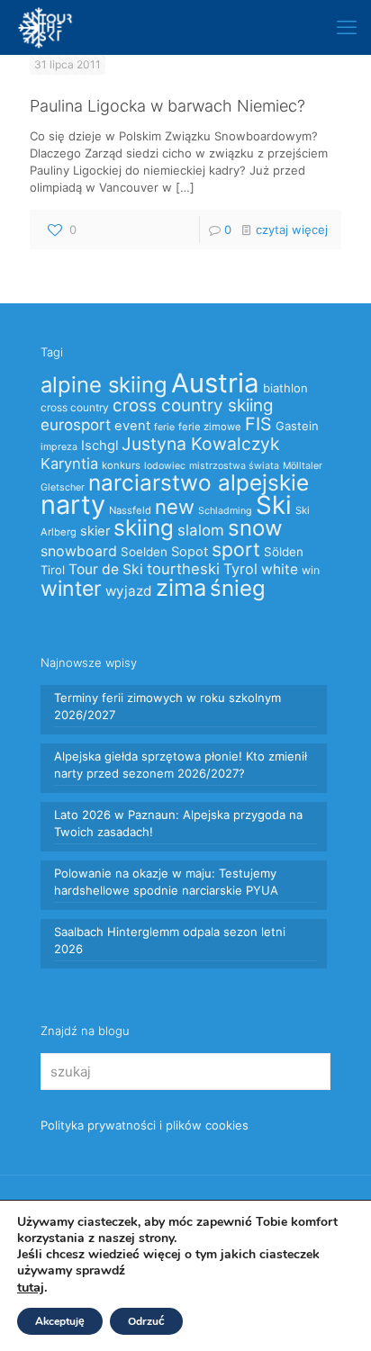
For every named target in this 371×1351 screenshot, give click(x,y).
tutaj (30, 1287)
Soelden (144, 552)
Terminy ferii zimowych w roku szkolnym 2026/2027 (167, 706)
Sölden (283, 552)
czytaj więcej (292, 229)
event (132, 426)
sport (236, 549)
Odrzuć (146, 1321)
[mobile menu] (346, 27)
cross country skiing (193, 405)
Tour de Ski (105, 569)
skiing (143, 527)
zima (181, 587)
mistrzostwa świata (234, 466)
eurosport (76, 424)
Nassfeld (130, 510)
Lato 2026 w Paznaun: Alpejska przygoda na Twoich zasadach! (178, 823)
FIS (258, 424)
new (175, 506)
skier (95, 531)
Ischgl (99, 445)
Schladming (225, 511)
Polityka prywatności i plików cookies (145, 1125)
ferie (164, 427)
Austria (215, 383)
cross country (75, 407)
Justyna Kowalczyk (201, 444)
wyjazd (128, 590)
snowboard (79, 551)
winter (71, 588)
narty (73, 504)
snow (255, 528)
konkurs (121, 465)
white (279, 569)
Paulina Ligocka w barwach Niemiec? (167, 105)
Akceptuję (60, 1321)
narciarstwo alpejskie (198, 482)
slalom (200, 530)
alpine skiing (104, 385)
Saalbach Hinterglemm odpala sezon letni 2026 (169, 940)
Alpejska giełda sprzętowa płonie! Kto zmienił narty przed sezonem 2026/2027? (180, 764)
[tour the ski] (45, 27)
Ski (274, 505)
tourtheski (183, 569)
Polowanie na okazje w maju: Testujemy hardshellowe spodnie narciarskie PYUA (166, 881)
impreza (59, 447)
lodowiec (165, 466)
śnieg (238, 588)
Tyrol (240, 569)
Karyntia (69, 464)
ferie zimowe (209, 426)
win (311, 570)
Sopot (189, 552)
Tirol (53, 570)
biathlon (285, 388)
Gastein (297, 426)
